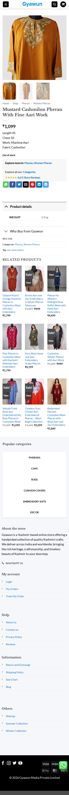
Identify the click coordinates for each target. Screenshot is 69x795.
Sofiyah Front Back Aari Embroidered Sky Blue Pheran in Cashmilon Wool (12, 415)
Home (6, 103)
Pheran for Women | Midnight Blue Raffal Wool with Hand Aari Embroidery (56, 303)
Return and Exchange (18, 664)
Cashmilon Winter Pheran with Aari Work (55, 357)
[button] (6, 4)
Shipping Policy (14, 672)
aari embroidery (15, 249)
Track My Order (15, 596)
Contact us (12, 629)
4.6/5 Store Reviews (28, 177)
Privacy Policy (14, 636)
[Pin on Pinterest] (32, 184)
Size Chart (12, 679)
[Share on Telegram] (46, 184)
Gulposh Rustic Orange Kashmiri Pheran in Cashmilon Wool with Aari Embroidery (12, 303)
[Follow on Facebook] (3, 763)
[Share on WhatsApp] (6, 184)
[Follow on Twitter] (14, 763)
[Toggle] (6, 206)
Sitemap (10, 716)
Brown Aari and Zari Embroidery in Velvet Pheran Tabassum (34, 300)
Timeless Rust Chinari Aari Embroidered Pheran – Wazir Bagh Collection (33, 415)
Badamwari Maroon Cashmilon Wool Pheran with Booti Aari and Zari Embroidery (56, 416)
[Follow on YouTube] (20, 763)
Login (9, 581)
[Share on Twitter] (19, 184)
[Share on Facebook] (12, 184)
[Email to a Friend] (26, 184)
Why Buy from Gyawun (26, 231)
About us (11, 622)
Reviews (10, 644)
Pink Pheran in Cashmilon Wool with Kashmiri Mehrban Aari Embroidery (11, 360)
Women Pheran (41, 103)
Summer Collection (17, 723)
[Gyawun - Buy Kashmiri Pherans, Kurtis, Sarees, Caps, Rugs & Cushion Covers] (34, 4)
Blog (8, 686)
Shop (15, 103)
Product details (21, 206)
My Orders (12, 588)
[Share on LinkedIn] (39, 184)
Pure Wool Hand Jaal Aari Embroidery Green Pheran (34, 358)
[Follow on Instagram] (9, 763)
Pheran (26, 103)
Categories (29, 171)
